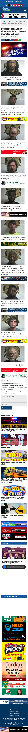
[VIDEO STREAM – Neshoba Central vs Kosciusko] (14, 439)
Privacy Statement (14, 711)
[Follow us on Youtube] (14, 5)
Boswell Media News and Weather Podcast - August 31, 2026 (12, 562)
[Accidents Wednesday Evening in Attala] (14, 455)
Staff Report (18, 36)
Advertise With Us (11, 3)
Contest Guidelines (14, 713)
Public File (14, 708)
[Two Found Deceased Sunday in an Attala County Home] (14, 422)
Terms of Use (14, 710)
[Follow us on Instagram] (11, 5)
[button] (25, 10)
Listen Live (10, 1)
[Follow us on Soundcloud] (19, 5)
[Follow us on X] (9, 5)
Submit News (18, 1)
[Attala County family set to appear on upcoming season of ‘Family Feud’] (14, 490)
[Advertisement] (14, 15)
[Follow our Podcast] (16, 5)
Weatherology (14, 724)
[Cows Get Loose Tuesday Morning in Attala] (14, 508)
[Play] (4, 567)
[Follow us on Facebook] (6, 5)
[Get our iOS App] (21, 5)
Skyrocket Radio (18, 722)
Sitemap (19, 3)
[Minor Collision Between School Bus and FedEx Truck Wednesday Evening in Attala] (14, 472)
